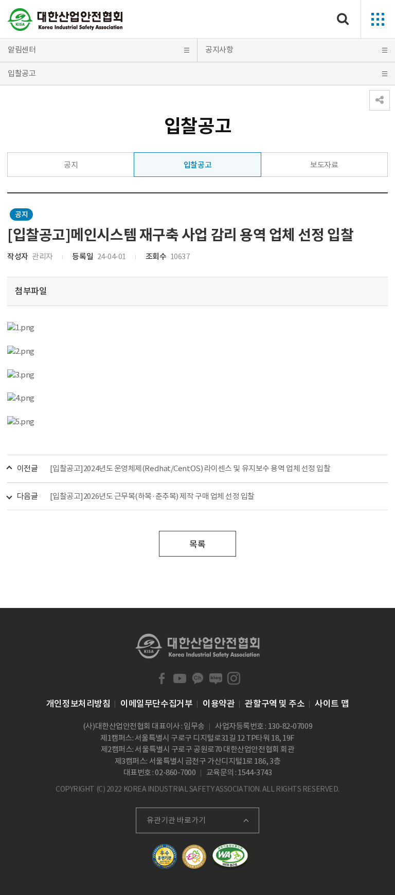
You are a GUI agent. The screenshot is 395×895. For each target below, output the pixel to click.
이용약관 (219, 703)
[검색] (343, 19)
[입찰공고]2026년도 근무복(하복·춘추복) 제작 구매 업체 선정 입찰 (152, 496)
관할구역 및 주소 (274, 703)
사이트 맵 (332, 703)
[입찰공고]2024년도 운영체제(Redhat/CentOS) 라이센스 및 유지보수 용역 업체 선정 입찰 (190, 468)
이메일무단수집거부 (156, 703)
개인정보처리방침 (78, 703)
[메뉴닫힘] (379, 100)
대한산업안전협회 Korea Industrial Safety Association (65, 19)
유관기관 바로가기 (176, 820)
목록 (197, 544)
